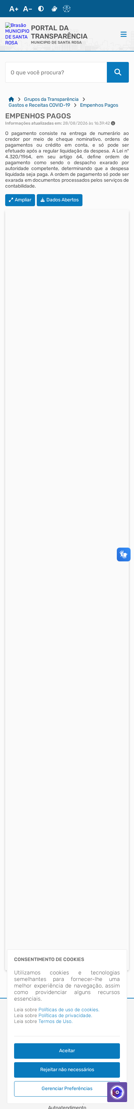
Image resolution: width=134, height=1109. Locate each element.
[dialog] (67, 1026)
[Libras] (54, 9)
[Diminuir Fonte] (27, 8)
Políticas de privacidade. (65, 1015)
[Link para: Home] (11, 99)
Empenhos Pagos (99, 105)
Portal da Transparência (59, 32)
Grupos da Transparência (51, 99)
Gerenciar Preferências (67, 1088)
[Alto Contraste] (41, 9)
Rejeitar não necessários (67, 1070)
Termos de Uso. (55, 1021)
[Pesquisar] (118, 72)
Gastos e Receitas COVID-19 (39, 105)
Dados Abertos (62, 200)
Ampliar (23, 200)
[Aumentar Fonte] (14, 8)
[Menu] (124, 34)
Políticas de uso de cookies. (68, 1010)
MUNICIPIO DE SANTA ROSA (56, 42)
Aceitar (67, 1051)
